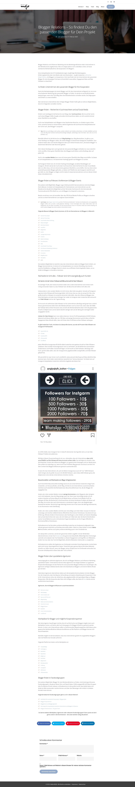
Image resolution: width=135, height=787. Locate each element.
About (102, 6)
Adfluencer (43, 670)
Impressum (75, 784)
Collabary (43, 665)
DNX (42, 243)
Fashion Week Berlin (45, 250)
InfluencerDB (44, 338)
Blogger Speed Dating (54, 202)
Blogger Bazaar (44, 606)
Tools (92, 6)
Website (79, 755)
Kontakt (111, 7)
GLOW (42, 232)
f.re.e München (44, 241)
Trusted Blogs (44, 646)
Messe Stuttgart (44, 222)
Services (80, 6)
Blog (97, 6)
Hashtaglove (43, 649)
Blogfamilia (43, 229)
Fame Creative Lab (45, 594)
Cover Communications (46, 611)
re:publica (43, 227)
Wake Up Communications (47, 601)
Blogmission (43, 660)
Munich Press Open (45, 215)
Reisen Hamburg (44, 239)
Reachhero (43, 653)
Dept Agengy (44, 592)
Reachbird (43, 651)
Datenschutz (82, 784)
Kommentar (44, 743)
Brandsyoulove (44, 663)
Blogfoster (43, 656)
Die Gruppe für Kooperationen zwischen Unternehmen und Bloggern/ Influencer (59, 706)
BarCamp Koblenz (45, 225)
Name (42, 755)
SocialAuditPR (44, 336)
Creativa (42, 236)
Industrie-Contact (45, 604)
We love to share (44, 590)
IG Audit (42, 333)
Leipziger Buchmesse (45, 234)
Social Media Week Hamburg (47, 220)
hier (85, 579)
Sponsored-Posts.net (45, 597)
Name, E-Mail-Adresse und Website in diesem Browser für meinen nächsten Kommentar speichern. (65, 766)
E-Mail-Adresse (63, 755)
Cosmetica (43, 253)
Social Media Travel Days (46, 246)
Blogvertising (44, 599)
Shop (87, 6)
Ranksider (43, 658)
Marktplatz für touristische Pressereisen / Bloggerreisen (53, 699)
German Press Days (45, 218)
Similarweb (59, 536)
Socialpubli (43, 667)
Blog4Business (44, 255)
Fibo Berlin (43, 257)
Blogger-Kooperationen (46, 701)
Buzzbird (43, 608)
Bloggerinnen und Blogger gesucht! (49, 704)
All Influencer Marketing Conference (49, 248)
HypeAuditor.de (44, 331)
